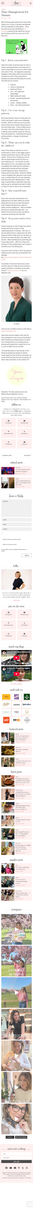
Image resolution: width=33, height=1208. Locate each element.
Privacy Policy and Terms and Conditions (15, 1178)
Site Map (4, 1178)
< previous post (6, 455)
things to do (17, 467)
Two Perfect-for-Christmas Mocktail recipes (21, 881)
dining (16, 776)
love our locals (18, 891)
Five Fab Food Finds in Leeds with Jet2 (22, 868)
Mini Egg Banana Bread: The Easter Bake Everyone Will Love (22, 807)
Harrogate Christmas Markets (21, 750)
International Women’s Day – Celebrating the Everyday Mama (22, 834)
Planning (19, 398)
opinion (16, 830)
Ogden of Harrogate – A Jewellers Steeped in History (22, 895)
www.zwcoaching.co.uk (8, 331)
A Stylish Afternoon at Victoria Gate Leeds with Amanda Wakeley (22, 794)
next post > (28, 455)
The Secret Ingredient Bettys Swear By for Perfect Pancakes (22, 738)
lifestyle (3, 9)
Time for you (9, 399)
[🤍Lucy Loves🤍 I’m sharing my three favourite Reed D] (16, 1087)
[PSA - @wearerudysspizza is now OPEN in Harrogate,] (16, 1055)
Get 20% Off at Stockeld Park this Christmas (22, 470)
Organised (16, 399)
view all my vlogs (16, 683)
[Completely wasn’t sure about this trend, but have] (16, 1119)
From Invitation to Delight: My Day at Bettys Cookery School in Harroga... (23, 848)
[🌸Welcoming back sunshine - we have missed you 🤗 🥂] (16, 992)
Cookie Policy (28, 1178)
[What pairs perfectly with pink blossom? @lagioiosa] (16, 961)
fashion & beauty (19, 790)
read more (16, 600)
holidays (17, 479)
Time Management (23, 399)
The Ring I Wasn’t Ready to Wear (22, 820)
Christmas (7, 398)
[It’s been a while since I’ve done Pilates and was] (16, 1024)
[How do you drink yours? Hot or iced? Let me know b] (16, 929)
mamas (17, 877)
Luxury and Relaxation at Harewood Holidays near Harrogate (23, 482)
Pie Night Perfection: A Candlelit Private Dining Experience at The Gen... (22, 780)
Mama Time (13, 398)
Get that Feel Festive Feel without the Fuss (23, 762)
